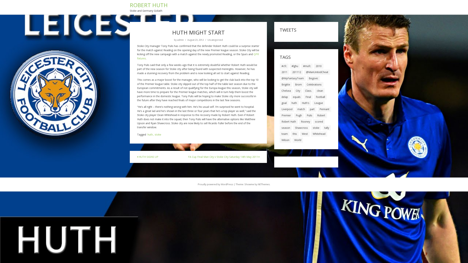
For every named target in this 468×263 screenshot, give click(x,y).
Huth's (305, 103)
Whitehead (319, 134)
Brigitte (286, 84)
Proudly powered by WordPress (215, 184)
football (320, 97)
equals (297, 97)
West (305, 134)
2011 (284, 72)
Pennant (324, 109)
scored (319, 121)
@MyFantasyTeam (293, 78)
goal (284, 103)
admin (180, 40)
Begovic (313, 78)
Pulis (309, 115)
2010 (319, 66)
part (312, 109)
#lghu (295, 66)
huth (150, 134)
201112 (296, 72)
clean (320, 90)
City (298, 90)
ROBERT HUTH (149, 5)
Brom (298, 84)
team (285, 134)
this (295, 134)
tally (326, 127)
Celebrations (314, 84)
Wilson (285, 140)
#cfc (284, 66)
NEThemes (264, 184)
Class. (308, 90)
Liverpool (287, 109)
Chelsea (286, 90)
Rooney (305, 121)
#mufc (307, 66)
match (301, 109)
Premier (286, 115)
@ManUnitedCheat (317, 72)
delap (285, 97)
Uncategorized (215, 40)
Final (308, 97)
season (286, 127)
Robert (321, 115)
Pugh (299, 115)
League (318, 103)
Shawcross (301, 127)
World (297, 140)
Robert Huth (289, 121)
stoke (158, 134)
